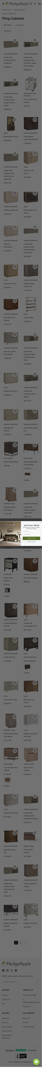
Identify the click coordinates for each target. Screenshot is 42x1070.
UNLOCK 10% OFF (31, 538)
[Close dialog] (40, 522)
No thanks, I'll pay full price (31, 541)
